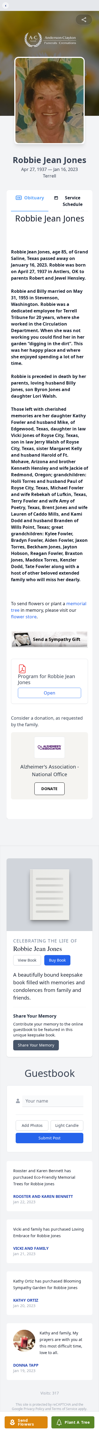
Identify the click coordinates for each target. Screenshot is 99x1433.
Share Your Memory (36, 1045)
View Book (27, 960)
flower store (24, 617)
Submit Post (49, 1138)
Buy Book (57, 960)
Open (49, 693)
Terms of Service (64, 1409)
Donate (49, 788)
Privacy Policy (34, 1409)
